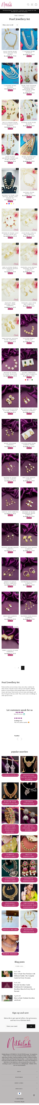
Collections (21, 15)
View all (20, 966)
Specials (19, 1088)
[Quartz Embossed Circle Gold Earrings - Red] (25, 380)
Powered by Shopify (19, 1101)
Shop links (19, 1083)
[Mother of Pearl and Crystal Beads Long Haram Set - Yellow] (11, 203)
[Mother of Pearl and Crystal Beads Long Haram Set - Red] (7, 203)
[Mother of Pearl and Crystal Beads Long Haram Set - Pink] (13, 203)
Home (16, 15)
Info (19, 1071)
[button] (18, 739)
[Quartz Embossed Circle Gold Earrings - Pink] (30, 380)
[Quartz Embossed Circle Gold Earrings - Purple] (27, 380)
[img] (19, 712)
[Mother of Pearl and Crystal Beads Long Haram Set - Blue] (9, 203)
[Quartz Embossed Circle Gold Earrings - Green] (32, 380)
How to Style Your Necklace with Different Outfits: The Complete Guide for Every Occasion (24, 976)
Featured (19, 1077)
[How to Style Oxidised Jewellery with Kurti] (7, 998)
